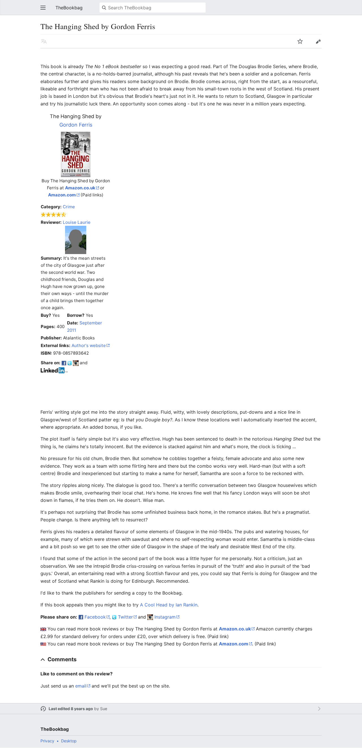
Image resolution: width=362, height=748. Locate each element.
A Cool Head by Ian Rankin (168, 605)
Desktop (69, 740)
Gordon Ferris (75, 125)
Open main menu (43, 7)
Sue (103, 708)
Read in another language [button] (43, 41)
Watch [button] (300, 41)
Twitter (125, 617)
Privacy (47, 740)
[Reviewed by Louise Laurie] (75, 239)
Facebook (95, 617)
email (81, 686)
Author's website (89, 345)
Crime (69, 206)
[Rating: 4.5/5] (53, 214)
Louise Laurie (76, 222)
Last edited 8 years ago (71, 708)
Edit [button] (318, 41)
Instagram (165, 617)
